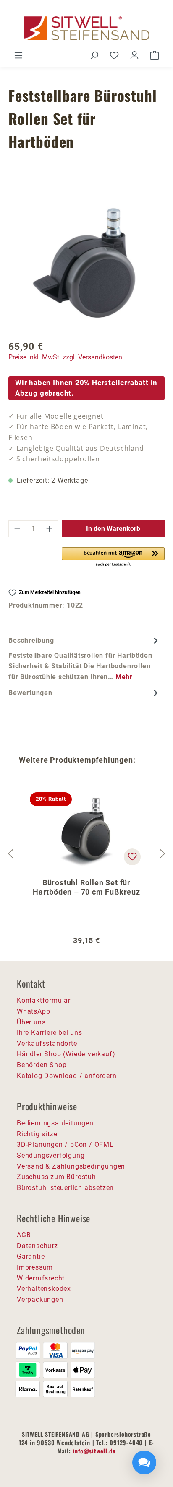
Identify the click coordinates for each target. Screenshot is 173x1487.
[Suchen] (94, 55)
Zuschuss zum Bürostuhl (57, 1177)
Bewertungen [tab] (30, 693)
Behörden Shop (41, 1065)
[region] (86, 264)
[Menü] (18, 55)
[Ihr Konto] (134, 55)
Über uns (31, 1022)
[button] (113, 557)
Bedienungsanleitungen (55, 1123)
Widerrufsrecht (41, 1278)
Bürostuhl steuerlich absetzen (65, 1188)
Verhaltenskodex (44, 1289)
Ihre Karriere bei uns (49, 1033)
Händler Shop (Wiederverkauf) (66, 1054)
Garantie (31, 1256)
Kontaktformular (44, 1000)
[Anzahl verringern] (17, 528)
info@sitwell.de (94, 1450)
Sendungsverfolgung (50, 1155)
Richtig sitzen (39, 1134)
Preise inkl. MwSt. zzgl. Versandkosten (65, 357)
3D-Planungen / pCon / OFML (65, 1144)
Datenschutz (37, 1246)
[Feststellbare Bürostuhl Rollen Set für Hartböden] (86, 264)
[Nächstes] (162, 853)
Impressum (35, 1267)
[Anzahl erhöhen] (49, 528)
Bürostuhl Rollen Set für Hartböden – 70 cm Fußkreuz (86, 887)
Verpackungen (40, 1299)
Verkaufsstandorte (47, 1043)
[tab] (84, 658)
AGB (24, 1235)
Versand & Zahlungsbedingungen (71, 1166)
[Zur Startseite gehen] (86, 28)
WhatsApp (33, 1011)
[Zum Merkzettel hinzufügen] (132, 856)
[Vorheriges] (10, 853)
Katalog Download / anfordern (66, 1076)
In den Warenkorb (113, 529)
